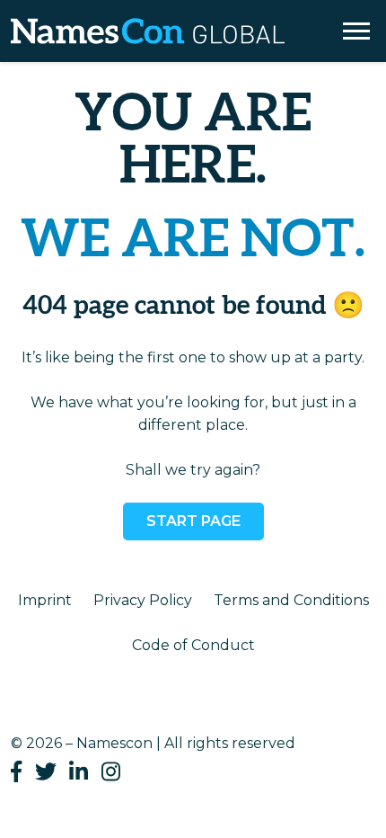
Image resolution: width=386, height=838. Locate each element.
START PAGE (193, 521)
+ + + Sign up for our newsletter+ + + (193, 69)
